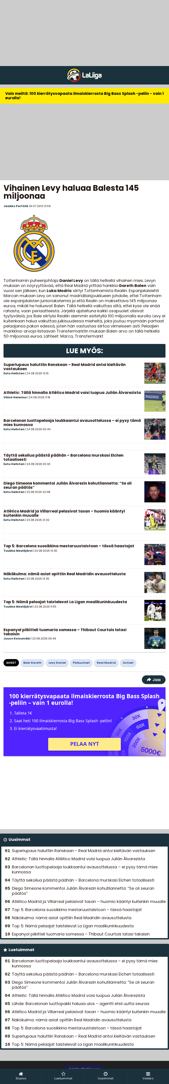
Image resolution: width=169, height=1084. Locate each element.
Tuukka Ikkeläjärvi (18, 551)
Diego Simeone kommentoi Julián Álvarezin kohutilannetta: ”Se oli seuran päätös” (68, 485)
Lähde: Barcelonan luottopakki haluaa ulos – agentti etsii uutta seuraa (80, 1003)
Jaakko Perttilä (16, 206)
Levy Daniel (57, 663)
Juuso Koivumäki (17, 638)
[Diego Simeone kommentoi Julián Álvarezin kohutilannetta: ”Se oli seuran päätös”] (154, 491)
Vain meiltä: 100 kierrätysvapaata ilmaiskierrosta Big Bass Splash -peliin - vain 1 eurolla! (84, 96)
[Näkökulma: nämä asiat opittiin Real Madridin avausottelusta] (154, 582)
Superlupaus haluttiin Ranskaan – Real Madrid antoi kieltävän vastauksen (65, 366)
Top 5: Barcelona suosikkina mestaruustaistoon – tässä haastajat (69, 546)
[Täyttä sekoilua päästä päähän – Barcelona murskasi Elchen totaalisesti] (154, 463)
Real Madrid (106, 663)
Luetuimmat (21, 949)
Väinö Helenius (15, 397)
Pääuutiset (81, 663)
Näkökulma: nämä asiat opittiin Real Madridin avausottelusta (65, 574)
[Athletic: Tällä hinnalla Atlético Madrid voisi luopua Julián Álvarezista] (154, 401)
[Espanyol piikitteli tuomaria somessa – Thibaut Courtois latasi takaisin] (154, 638)
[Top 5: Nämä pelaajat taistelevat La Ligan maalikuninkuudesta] (154, 610)
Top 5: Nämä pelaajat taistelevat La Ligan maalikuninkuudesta (65, 601)
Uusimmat (19, 839)
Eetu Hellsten (14, 373)
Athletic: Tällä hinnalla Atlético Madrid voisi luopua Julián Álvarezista (72, 392)
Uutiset (128, 663)
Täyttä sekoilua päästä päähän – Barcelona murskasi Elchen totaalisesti (63, 457)
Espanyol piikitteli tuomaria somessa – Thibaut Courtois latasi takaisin (65, 632)
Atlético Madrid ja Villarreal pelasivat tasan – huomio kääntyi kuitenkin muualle (64, 513)
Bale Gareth (32, 663)
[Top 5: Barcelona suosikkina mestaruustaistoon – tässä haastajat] (154, 554)
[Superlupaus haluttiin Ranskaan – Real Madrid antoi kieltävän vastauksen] (154, 373)
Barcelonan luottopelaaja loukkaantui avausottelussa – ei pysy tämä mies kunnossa (72, 422)
